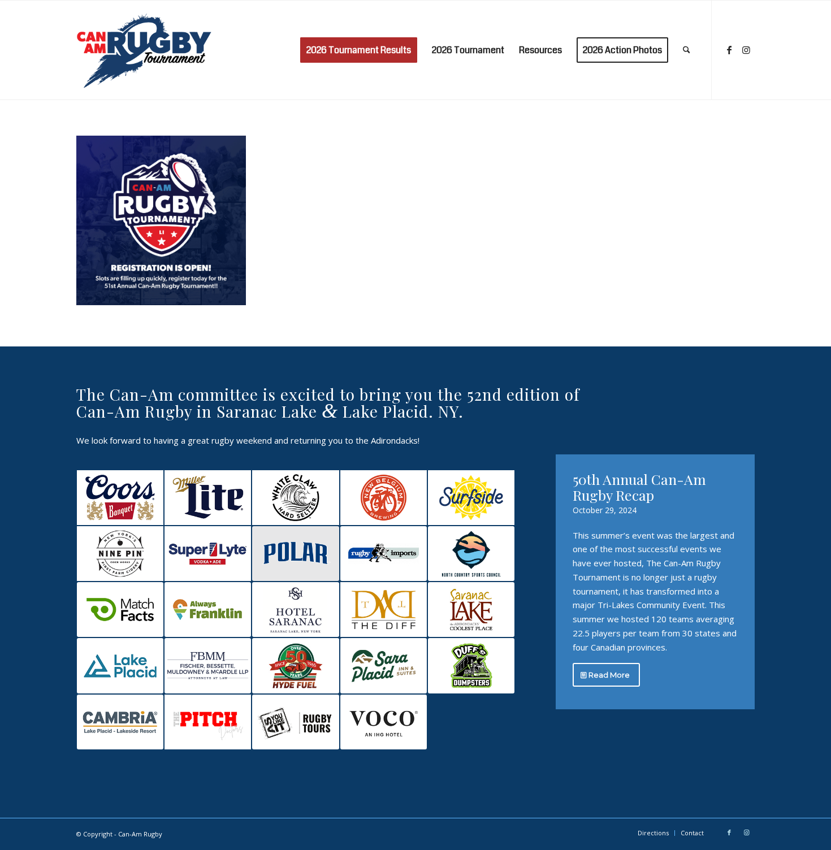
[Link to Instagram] (746, 49)
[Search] (687, 50)
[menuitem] (359, 50)
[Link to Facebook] (729, 49)
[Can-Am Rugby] (146, 50)
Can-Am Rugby (140, 834)
